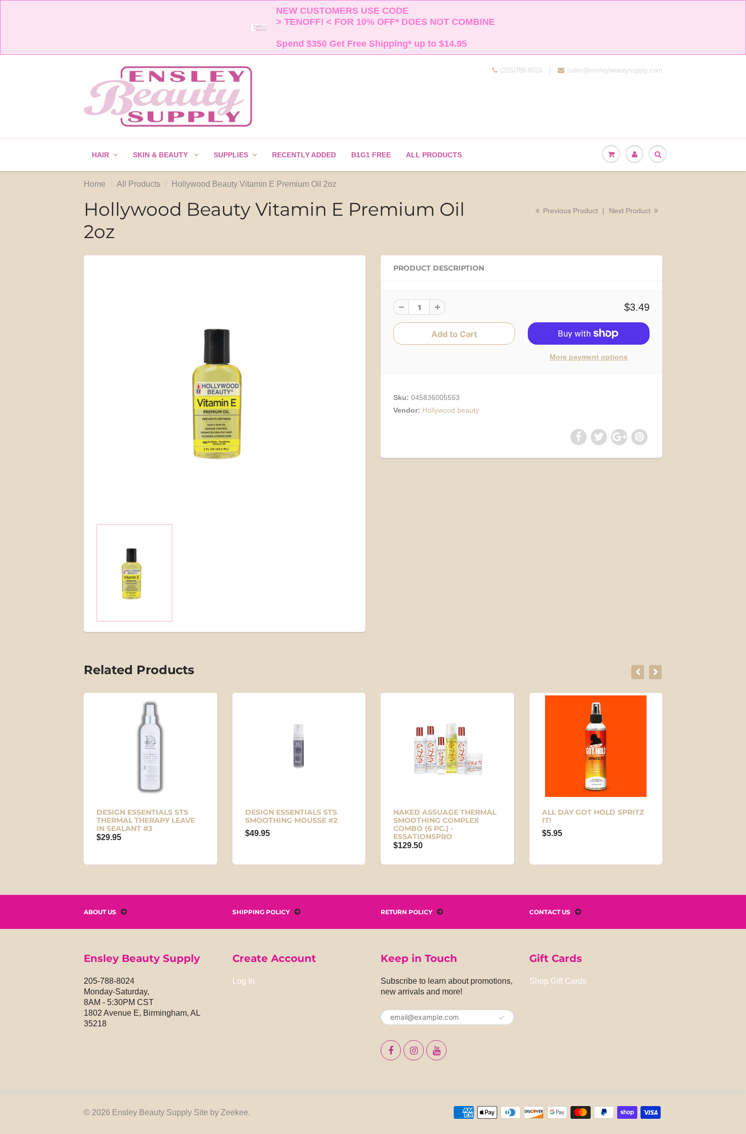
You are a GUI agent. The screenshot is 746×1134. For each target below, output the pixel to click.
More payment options (589, 357)
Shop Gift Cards (558, 981)
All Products (434, 155)
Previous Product (569, 211)
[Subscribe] (501, 1018)
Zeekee (234, 1112)
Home (95, 184)
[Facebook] (391, 1050)
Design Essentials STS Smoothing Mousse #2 (291, 816)
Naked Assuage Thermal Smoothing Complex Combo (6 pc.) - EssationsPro (444, 824)
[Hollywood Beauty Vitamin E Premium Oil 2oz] (224, 391)
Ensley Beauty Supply (152, 1112)
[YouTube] (436, 1050)
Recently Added (304, 155)
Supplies (231, 155)
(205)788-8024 (521, 70)
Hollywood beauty (450, 410)
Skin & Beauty (161, 155)
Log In (243, 981)
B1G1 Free (371, 155)
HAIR (100, 155)
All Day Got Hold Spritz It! (593, 816)
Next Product (631, 211)
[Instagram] (413, 1050)
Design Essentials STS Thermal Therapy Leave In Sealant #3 (145, 820)
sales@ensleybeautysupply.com (614, 70)
